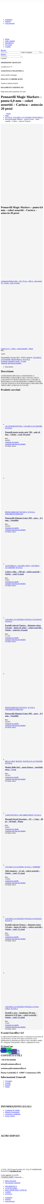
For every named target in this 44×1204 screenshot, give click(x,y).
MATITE (19, 761)
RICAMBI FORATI (26, 815)
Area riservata (10, 23)
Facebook (4, 361)
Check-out (17, 1177)
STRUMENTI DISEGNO (14, 514)
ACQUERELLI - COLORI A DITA (17, 566)
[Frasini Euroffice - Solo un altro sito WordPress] (19, 35)
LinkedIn (11, 361)
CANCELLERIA (11, 1188)
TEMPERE (36, 867)
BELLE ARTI (10, 761)
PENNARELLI (16, 359)
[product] (24, 409)
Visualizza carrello (7, 1177)
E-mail (23, 361)
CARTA (8, 1192)
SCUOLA (26, 359)
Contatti (7, 47)
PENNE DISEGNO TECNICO (16, 512)
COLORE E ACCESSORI (32, 426)
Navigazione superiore (12, 1183)
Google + (18, 361)
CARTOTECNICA (12, 815)
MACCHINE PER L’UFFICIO (16, 1190)
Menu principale (10, 1181)
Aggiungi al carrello (12, 442)
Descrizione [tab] (9, 367)
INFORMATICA (11, 1186)
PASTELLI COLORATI (32, 619)
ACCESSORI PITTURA (14, 426)
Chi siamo (8, 45)
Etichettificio (9, 43)
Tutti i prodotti (10, 41)
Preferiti (7, 21)
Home (7, 39)
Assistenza (8, 19)
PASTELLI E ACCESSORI (32, 761)
